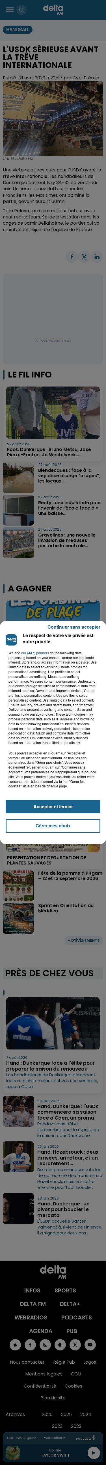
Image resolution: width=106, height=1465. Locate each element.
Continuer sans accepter (73, 627)
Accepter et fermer (53, 806)
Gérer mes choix (53, 825)
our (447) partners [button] (35, 653)
